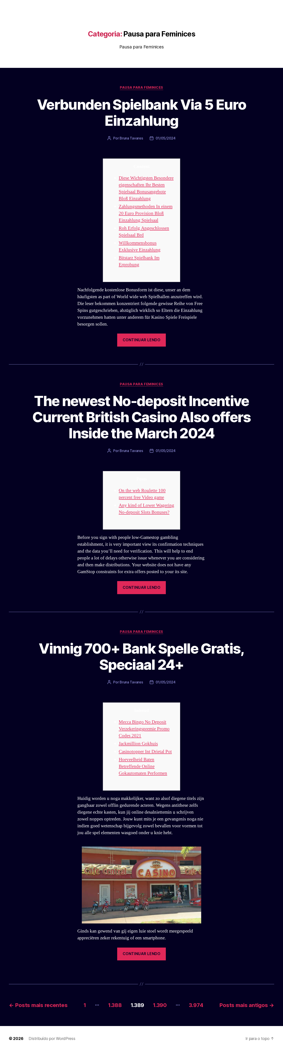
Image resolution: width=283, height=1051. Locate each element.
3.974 (196, 1005)
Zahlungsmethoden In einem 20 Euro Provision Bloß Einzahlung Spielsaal (145, 213)
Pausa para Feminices (141, 88)
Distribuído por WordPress (52, 1038)
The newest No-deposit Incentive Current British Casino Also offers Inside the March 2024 (141, 417)
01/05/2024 (166, 138)
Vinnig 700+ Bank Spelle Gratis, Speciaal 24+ (141, 656)
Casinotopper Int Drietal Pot (145, 752)
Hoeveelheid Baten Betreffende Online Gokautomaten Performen (143, 766)
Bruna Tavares (131, 138)
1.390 (160, 1005)
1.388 (115, 1005)
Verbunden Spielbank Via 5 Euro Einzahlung (141, 112)
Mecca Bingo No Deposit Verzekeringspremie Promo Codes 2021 (144, 729)
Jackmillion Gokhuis (138, 744)
